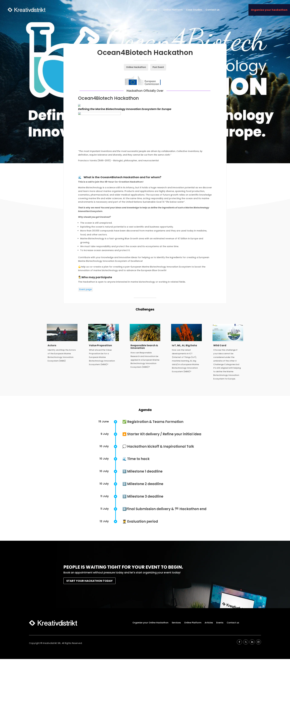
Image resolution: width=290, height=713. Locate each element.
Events (219, 623)
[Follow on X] (245, 642)
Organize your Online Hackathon (150, 623)
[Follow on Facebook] (239, 642)
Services (151, 9)
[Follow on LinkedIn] (252, 642)
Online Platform (173, 9)
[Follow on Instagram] (258, 642)
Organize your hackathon (269, 10)
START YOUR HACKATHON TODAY (89, 581)
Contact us (212, 9)
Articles (209, 623)
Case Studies (194, 9)
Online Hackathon (136, 67)
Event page (85, 289)
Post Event (158, 67)
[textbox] (145, 193)
